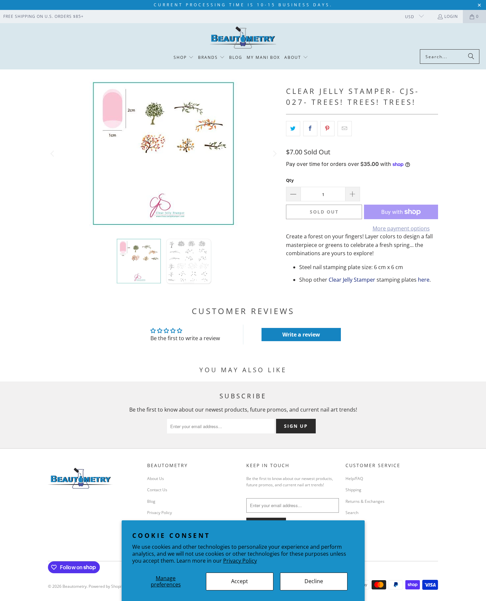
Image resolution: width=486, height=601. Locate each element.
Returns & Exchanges (365, 501)
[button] (184, 57)
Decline (313, 581)
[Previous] (53, 153)
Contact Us (157, 490)
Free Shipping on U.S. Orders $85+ (43, 16)
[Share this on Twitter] (293, 128)
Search (351, 512)
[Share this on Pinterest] (327, 128)
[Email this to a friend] (345, 128)
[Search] (471, 56)
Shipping (353, 490)
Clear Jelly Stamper (352, 279)
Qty (290, 180)
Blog (151, 501)
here (423, 279)
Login (451, 16)
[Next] (274, 153)
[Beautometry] (243, 37)
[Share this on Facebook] (310, 128)
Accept (239, 581)
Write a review (301, 334)
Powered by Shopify (107, 586)
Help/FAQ (354, 478)
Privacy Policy (240, 560)
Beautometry (74, 586)
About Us (155, 478)
